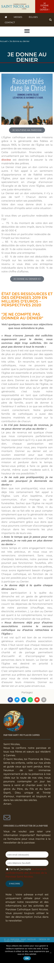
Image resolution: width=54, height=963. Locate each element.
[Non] (50, 952)
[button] (50, 20)
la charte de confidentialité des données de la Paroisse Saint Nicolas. (26, 873)
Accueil (3, 41)
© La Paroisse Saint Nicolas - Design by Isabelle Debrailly (27, 940)
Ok (27, 958)
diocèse (6, 159)
